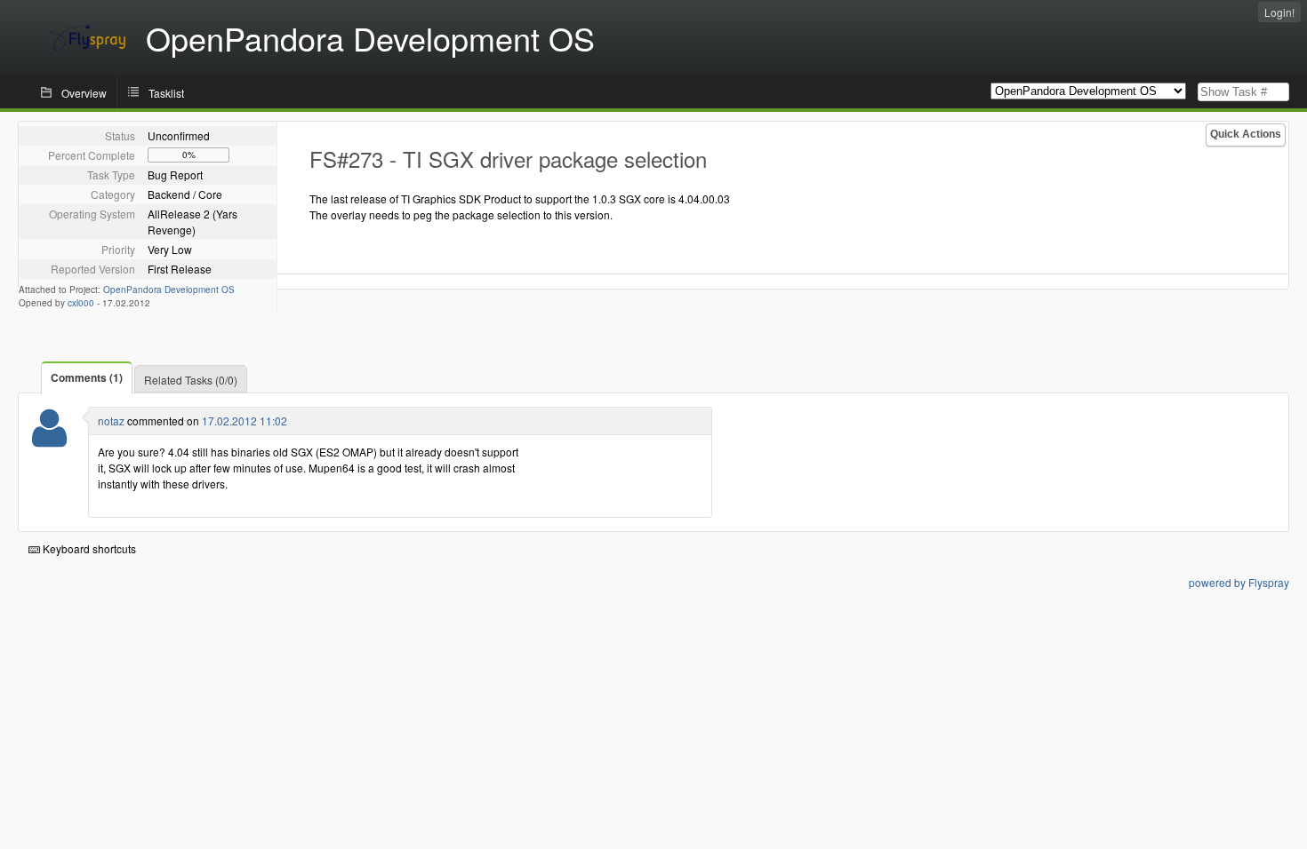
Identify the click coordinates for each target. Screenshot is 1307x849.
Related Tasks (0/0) (190, 379)
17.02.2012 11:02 (244, 420)
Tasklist (166, 92)
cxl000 (81, 303)
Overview (84, 92)
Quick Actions (1245, 134)
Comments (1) (87, 377)
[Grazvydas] (49, 439)
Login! (1279, 12)
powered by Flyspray (1239, 582)
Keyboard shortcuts (88, 548)
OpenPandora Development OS (169, 289)
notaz (111, 420)
